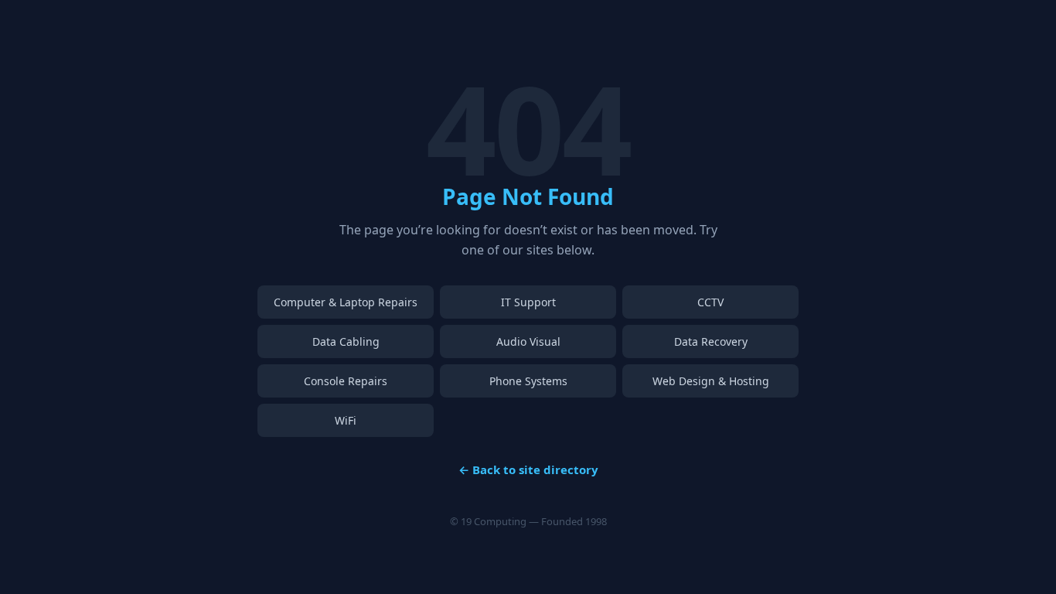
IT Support (528, 302)
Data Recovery (711, 341)
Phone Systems (528, 381)
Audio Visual (528, 341)
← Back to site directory (528, 469)
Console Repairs (345, 381)
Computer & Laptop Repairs (345, 302)
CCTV (710, 302)
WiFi (345, 420)
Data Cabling (346, 341)
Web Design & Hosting (710, 381)
